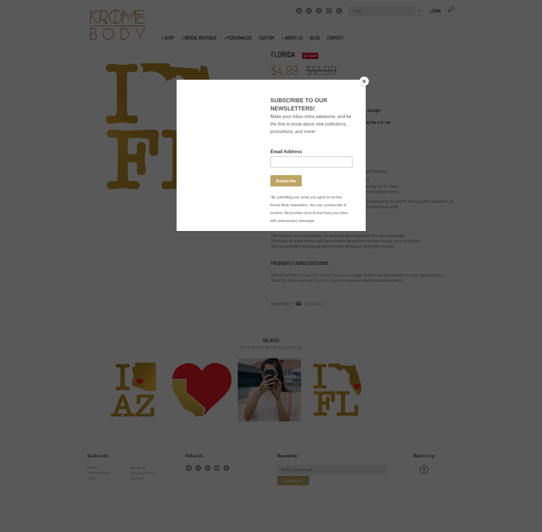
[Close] (364, 81)
